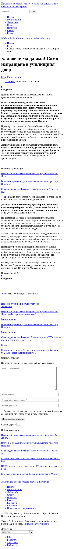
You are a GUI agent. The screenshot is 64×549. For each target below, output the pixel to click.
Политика (12, 27)
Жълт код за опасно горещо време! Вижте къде (25, 481)
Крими (10, 33)
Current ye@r (8, 424)
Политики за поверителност (21, 508)
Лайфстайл (12, 22)
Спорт (10, 25)
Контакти (12, 503)
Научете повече (41, 524)
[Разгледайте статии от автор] (7, 291)
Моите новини (14, 19)
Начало (10, 17)
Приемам (28, 524)
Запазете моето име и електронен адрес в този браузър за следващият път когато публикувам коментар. (31, 412)
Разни (4, 77)
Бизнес (10, 30)
